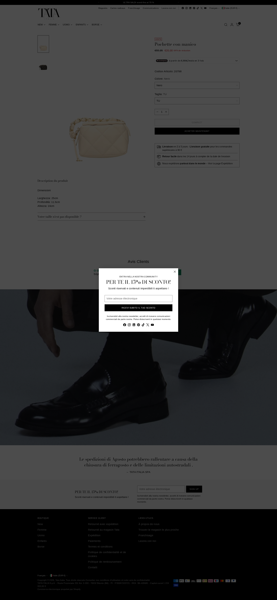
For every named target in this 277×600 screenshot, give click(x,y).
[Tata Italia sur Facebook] (124, 325)
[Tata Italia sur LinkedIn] (134, 325)
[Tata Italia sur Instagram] (129, 325)
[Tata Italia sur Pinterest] (138, 325)
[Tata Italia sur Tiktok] (143, 325)
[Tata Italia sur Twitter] (147, 325)
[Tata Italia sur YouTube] (152, 325)
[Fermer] (175, 271)
